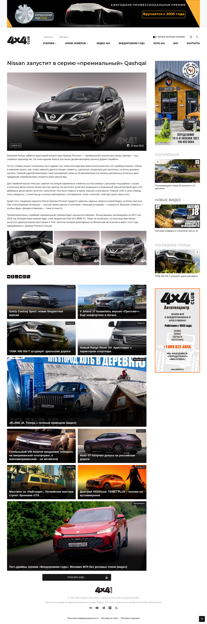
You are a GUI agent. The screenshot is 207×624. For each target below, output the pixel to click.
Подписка (48, 37)
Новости (15, 146)
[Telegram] (20, 276)
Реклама (63, 37)
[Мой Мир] (16, 276)
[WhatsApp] (24, 276)
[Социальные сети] (190, 36)
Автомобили (139, 359)
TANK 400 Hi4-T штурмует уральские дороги (176, 276)
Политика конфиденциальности (82, 618)
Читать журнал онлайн (169, 36)
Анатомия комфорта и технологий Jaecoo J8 (176, 231)
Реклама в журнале (130, 618)
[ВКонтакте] (8, 276)
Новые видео (170, 200)
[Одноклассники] (12, 276)
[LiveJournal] (28, 276)
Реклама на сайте (109, 618)
